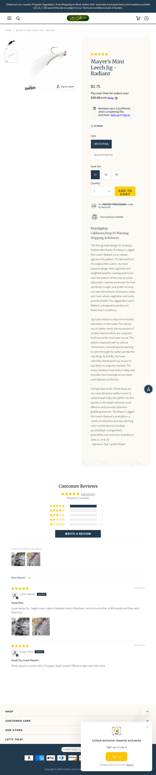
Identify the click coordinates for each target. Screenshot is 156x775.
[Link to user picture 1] (20, 626)
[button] (99, 54)
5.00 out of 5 (88, 494)
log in (126, 115)
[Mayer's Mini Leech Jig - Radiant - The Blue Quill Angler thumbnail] (11, 43)
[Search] (15, 18)
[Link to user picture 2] (41, 626)
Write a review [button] (78, 534)
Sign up (115, 115)
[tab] (99, 228)
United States (75, 749)
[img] (20, 589)
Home (8, 30)
